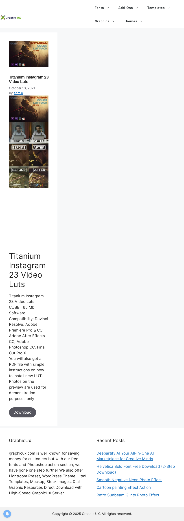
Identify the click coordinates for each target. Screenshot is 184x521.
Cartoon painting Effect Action (123, 487)
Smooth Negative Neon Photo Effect (129, 480)
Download (22, 412)
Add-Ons (125, 8)
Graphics (102, 21)
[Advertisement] (42, 220)
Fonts (99, 8)
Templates (156, 8)
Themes (130, 21)
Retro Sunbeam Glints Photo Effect (127, 495)
